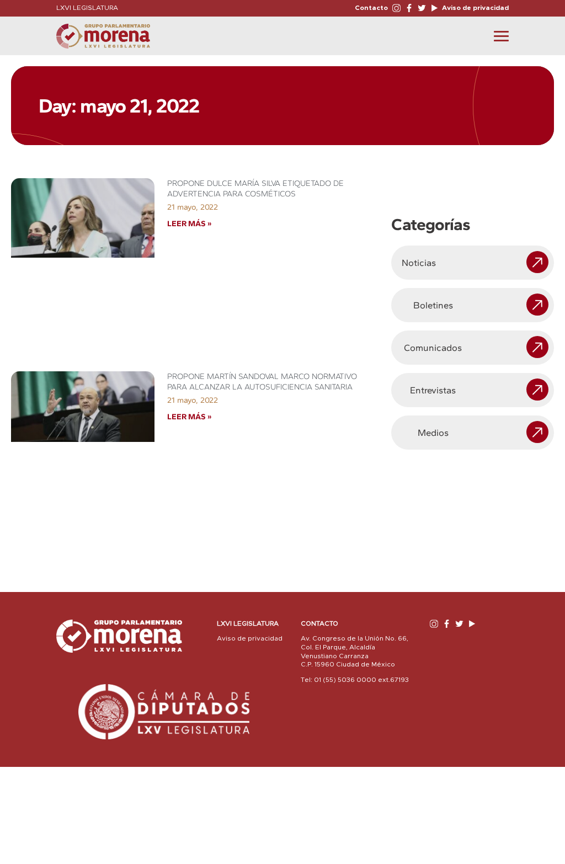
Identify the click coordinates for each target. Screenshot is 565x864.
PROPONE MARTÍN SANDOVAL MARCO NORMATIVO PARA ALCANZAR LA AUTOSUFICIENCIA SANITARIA (262, 381)
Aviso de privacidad (474, 7)
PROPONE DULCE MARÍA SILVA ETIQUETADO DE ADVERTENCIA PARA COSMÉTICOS (255, 188)
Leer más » (189, 223)
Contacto (371, 7)
